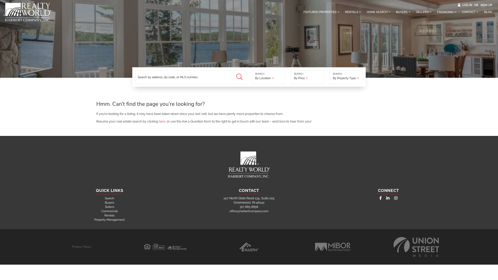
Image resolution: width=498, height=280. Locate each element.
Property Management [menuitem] (109, 219)
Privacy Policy (81, 246)
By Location (263, 78)
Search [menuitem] (109, 198)
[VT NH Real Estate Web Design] (416, 247)
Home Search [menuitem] (377, 12)
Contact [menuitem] (469, 12)
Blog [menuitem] (488, 12)
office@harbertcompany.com (249, 211)
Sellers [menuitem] (422, 12)
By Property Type (344, 78)
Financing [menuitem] (445, 12)
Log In (467, 5)
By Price (299, 78)
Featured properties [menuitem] (320, 12)
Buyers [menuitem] (402, 12)
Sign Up (486, 5)
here (162, 121)
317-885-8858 (249, 207)
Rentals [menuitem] (351, 12)
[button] (240, 77)
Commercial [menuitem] (109, 211)
